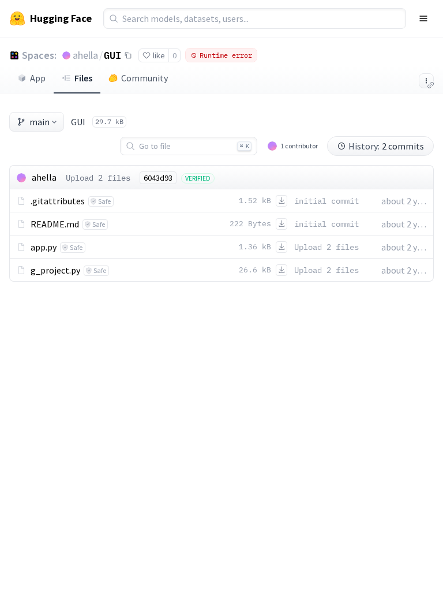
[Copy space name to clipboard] (128, 55)
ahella (85, 55)
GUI (112, 55)
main (39, 122)
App (38, 78)
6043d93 (158, 178)
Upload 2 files (98, 178)
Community (144, 78)
